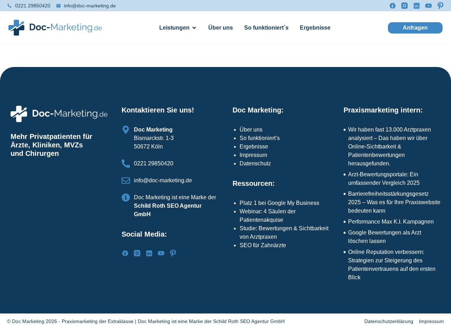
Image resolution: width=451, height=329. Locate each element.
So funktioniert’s (260, 138)
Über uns (251, 130)
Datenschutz (255, 163)
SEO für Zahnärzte (263, 245)
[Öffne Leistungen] (194, 28)
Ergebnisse (254, 147)
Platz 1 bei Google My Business (279, 203)
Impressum (253, 155)
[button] (415, 27)
